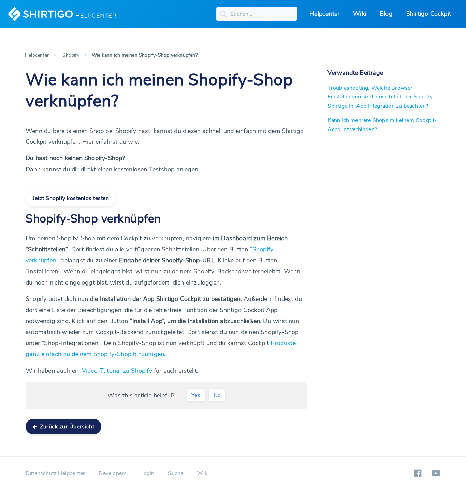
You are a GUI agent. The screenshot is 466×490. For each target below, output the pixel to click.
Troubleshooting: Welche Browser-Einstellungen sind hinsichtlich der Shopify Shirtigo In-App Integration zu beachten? (380, 97)
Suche (175, 473)
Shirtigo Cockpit (428, 14)
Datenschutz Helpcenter (55, 473)
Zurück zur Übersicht (66, 426)
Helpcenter (324, 14)
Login (147, 473)
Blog (386, 14)
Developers (113, 473)
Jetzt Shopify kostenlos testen (71, 198)
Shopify (70, 55)
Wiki (359, 14)
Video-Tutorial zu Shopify (117, 371)
